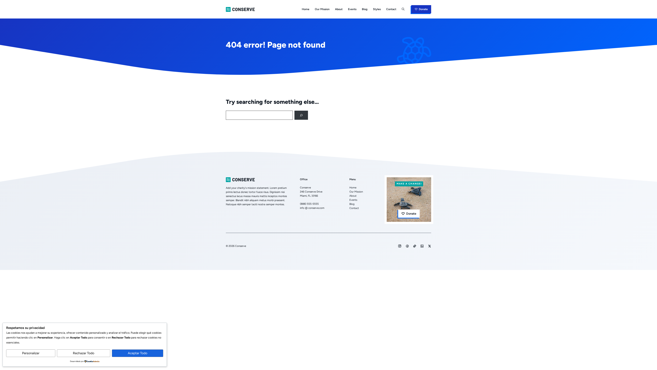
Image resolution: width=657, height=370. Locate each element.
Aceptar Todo (137, 353)
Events (352, 9)
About (339, 9)
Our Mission (322, 9)
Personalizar (30, 353)
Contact (391, 9)
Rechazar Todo (83, 353)
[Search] (301, 115)
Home (305, 9)
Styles (377, 9)
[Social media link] (399, 246)
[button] (403, 9)
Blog (365, 9)
